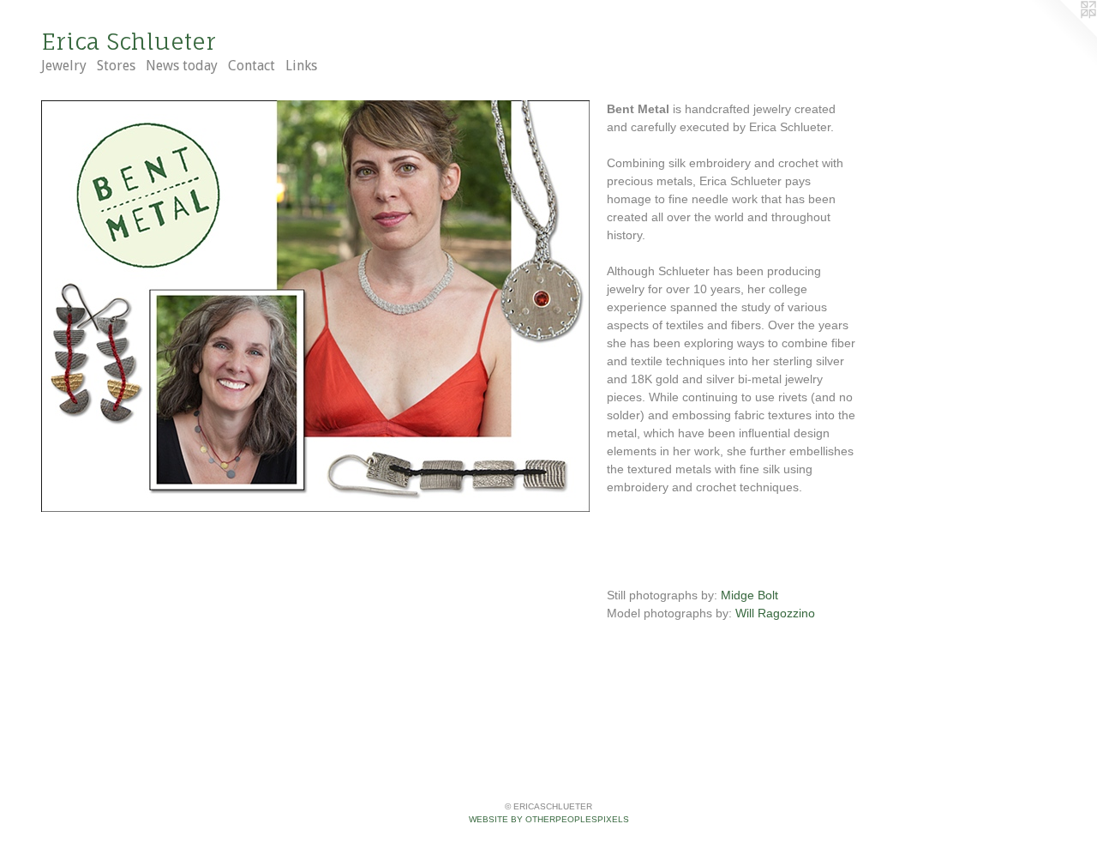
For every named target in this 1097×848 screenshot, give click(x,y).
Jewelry (64, 65)
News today (182, 65)
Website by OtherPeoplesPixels (549, 819)
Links (301, 65)
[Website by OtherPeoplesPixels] (1062, 34)
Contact (251, 65)
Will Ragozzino (775, 613)
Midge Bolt (749, 595)
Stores (116, 65)
